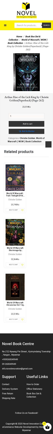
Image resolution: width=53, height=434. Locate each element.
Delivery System (10, 389)
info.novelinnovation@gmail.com (17, 368)
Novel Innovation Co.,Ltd (34, 423)
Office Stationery (34, 389)
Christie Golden (27, 138)
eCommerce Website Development (19, 427)
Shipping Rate (8, 398)
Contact (5, 384)
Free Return (7, 393)
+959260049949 (10, 359)
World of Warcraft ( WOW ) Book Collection (27, 41)
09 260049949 (9, 364)
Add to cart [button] (13, 210)
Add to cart (27, 124)
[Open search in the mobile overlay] (32, 25)
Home (19, 36)
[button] (36, 57)
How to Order (32, 384)
